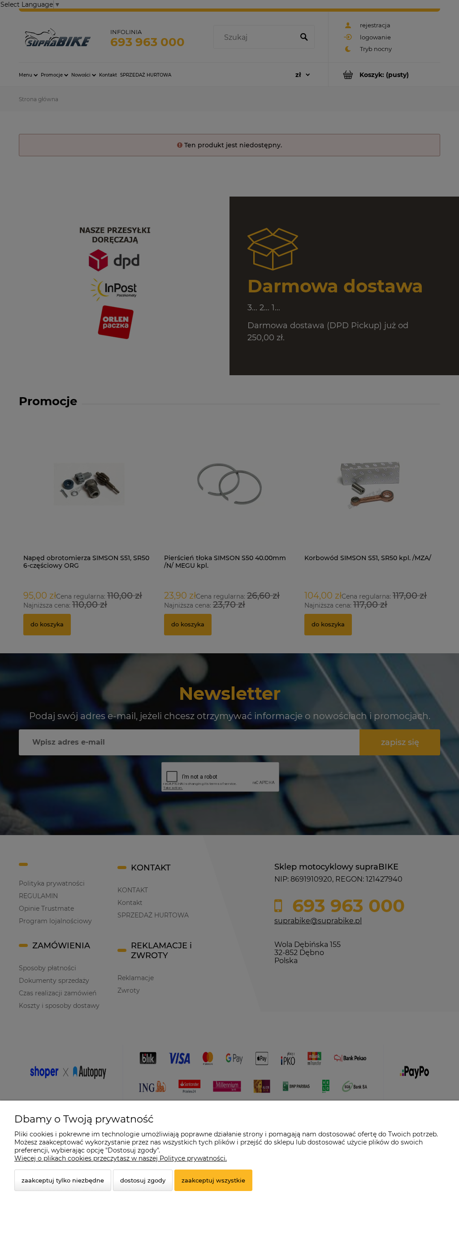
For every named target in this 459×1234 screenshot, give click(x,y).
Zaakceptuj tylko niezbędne (63, 1180)
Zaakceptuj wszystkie (213, 1180)
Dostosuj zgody (142, 1180)
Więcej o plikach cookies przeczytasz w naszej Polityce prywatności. (120, 1158)
